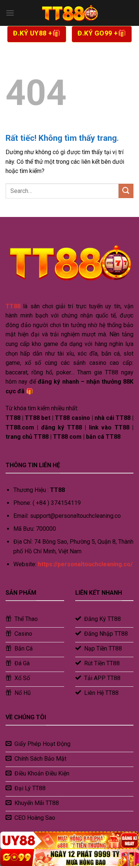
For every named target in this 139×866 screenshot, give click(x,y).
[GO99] (69, 857)
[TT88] (70, 13)
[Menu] (10, 13)
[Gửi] (126, 191)
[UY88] (69, 840)
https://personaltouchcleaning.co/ (85, 564)
